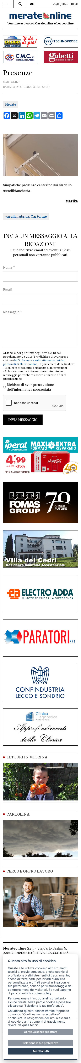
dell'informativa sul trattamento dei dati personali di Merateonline (34, 362)
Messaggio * (12, 312)
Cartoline (11, 82)
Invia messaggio (22, 420)
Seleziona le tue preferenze (40, 1043)
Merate (10, 104)
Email (7, 290)
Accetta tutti (40, 1051)
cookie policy (41, 993)
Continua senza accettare (40, 1031)
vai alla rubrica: (26, 216)
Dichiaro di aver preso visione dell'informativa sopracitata (30, 387)
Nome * (9, 267)
